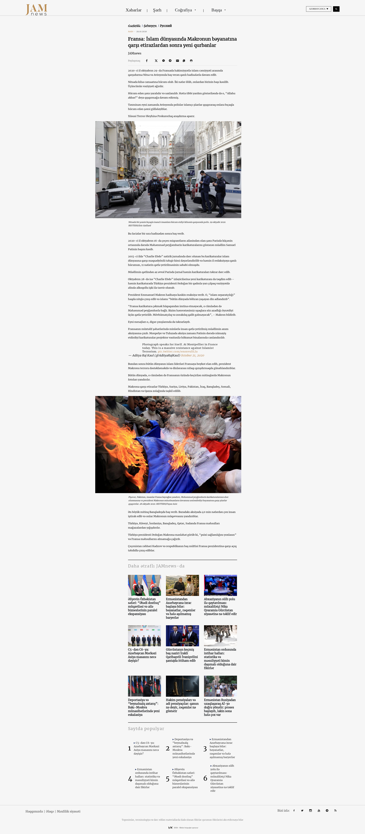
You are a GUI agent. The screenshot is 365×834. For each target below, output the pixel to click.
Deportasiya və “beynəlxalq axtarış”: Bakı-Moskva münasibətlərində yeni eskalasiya (144, 707)
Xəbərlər (134, 10)
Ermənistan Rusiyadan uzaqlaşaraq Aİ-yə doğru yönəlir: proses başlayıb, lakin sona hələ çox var (220, 707)
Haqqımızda (34, 811)
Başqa (216, 10)
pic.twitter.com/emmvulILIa (178, 351)
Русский (166, 25)
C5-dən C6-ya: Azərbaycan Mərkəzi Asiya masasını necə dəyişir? (142, 655)
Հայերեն (134, 25)
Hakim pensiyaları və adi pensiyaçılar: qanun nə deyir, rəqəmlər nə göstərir (182, 705)
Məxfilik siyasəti (68, 811)
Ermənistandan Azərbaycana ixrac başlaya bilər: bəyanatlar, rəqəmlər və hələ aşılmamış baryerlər (180, 608)
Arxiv (131, 31)
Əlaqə (50, 811)
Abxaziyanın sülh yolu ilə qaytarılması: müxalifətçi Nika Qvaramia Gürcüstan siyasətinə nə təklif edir (220, 606)
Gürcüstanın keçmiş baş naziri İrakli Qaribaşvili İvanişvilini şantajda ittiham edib (182, 655)
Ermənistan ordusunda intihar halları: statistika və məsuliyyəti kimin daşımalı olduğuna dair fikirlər (220, 659)
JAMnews (134, 53)
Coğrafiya (183, 10)
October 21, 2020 (192, 355)
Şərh (157, 10)
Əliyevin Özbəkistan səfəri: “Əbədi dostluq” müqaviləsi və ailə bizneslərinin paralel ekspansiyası (144, 606)
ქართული (150, 25)
